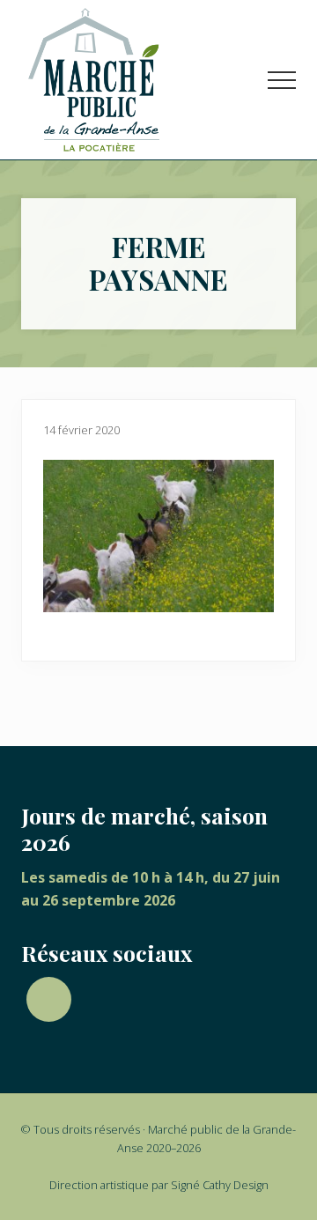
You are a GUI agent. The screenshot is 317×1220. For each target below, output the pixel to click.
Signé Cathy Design (220, 1185)
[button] (282, 80)
